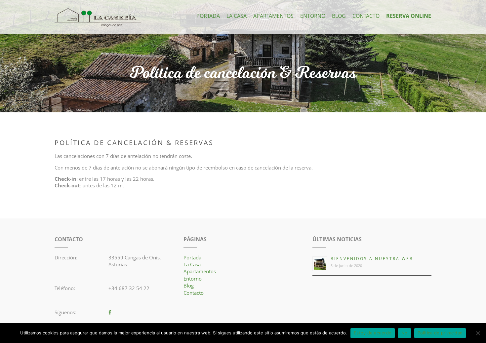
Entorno (312, 15)
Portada (208, 15)
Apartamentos (273, 15)
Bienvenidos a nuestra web (372, 258)
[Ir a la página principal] (98, 17)
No (404, 332)
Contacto (366, 15)
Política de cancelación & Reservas (243, 73)
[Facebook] (109, 312)
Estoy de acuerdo (372, 332)
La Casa (236, 15)
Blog (339, 15)
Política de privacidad (440, 332)
